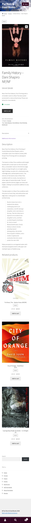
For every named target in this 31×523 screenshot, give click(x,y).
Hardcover (4, 124)
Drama (5, 481)
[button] (26, 26)
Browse (6, 493)
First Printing (23, 123)
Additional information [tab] (9, 138)
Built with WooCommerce (9, 513)
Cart (24, 518)
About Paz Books (8, 490)
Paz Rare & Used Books (8, 5)
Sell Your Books (8, 487)
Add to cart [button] (15, 313)
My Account (5, 520)
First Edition (15, 123)
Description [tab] (5, 133)
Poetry (5, 478)
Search (4, 456)
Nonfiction (7, 484)
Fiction (10, 13)
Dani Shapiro (8, 123)
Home (5, 13)
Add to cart (7, 111)
